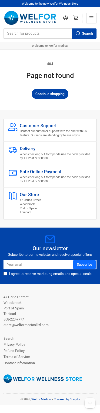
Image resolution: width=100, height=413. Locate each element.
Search (87, 33)
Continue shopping (50, 94)
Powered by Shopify (67, 399)
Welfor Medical (41, 399)
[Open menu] (91, 18)
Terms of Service (16, 357)
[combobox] (50, 33)
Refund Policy (14, 351)
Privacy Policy (14, 344)
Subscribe (84, 264)
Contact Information (19, 363)
